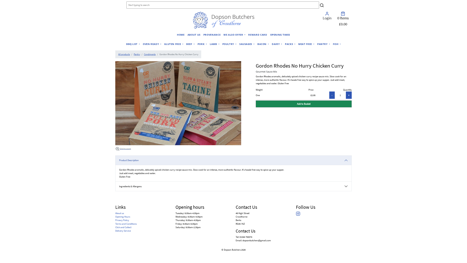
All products (124, 54)
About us (194, 34)
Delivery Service (123, 230)
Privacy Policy (122, 220)
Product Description (129, 160)
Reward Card (257, 34)
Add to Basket (303, 103)
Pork (201, 44)
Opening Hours (122, 216)
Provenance (212, 34)
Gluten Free (173, 44)
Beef (189, 44)
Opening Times (280, 34)
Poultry (228, 44)
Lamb (214, 44)
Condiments (150, 54)
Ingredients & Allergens (131, 186)
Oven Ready (151, 44)
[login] (223, 20)
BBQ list (132, 44)
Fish (336, 44)
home (181, 34)
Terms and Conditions (126, 223)
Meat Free (305, 44)
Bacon (262, 44)
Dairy (276, 44)
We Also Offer (233, 34)
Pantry (322, 44)
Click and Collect (123, 227)
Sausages (246, 44)
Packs (289, 44)
